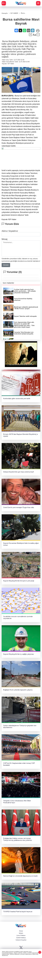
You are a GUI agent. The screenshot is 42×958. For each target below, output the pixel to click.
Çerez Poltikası (21, 935)
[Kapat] (40, 952)
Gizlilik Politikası (21, 937)
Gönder (6, 265)
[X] (21, 948)
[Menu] (38, 3)
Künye (21, 931)
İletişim (21, 933)
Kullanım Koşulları (21, 940)
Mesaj (4, 239)
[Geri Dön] (4, 3)
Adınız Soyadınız (10, 231)
